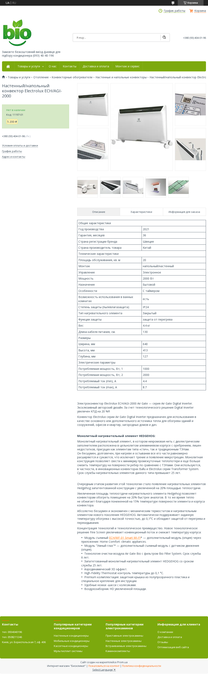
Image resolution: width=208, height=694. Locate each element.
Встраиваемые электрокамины (126, 646)
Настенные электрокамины (124, 641)
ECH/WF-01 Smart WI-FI (125, 538)
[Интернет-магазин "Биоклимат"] (17, 33)
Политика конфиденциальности (141, 666)
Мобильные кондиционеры (72, 641)
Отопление (41, 77)
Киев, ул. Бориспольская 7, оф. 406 (24, 642)
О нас (52, 66)
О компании (165, 632)
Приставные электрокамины (124, 635)
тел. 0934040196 (12, 632)
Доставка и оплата (96, 66)
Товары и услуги (28, 66)
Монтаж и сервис (127, 66)
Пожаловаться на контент (103, 666)
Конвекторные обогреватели (72, 77)
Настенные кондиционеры (71, 635)
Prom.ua (122, 662)
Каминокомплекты (118, 651)
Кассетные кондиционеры (71, 646)
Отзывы (162, 642)
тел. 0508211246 (12, 637)
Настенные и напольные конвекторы (121, 77)
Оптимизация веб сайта (173, 647)
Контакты (69, 66)
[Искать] (164, 37)
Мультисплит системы (68, 651)
